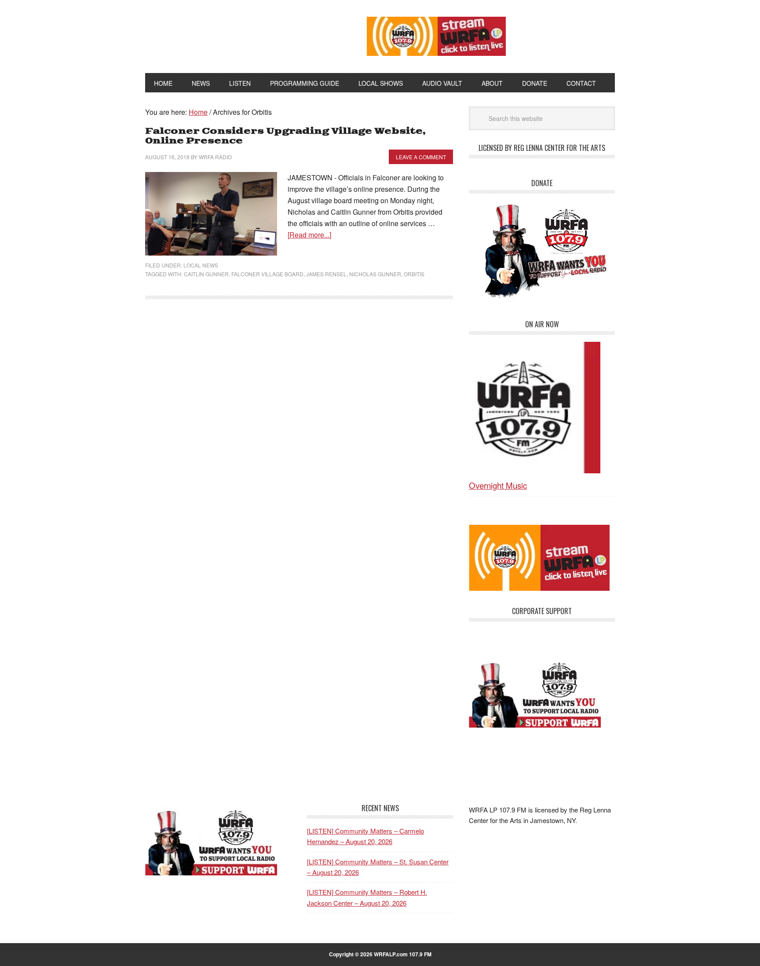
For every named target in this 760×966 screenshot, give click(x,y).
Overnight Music (498, 485)
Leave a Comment (421, 157)
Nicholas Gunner (375, 274)
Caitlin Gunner (206, 274)
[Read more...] (309, 235)
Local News (200, 265)
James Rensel (326, 274)
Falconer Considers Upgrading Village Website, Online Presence (285, 136)
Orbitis (414, 274)
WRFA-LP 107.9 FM (236, 34)
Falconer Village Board (267, 274)
